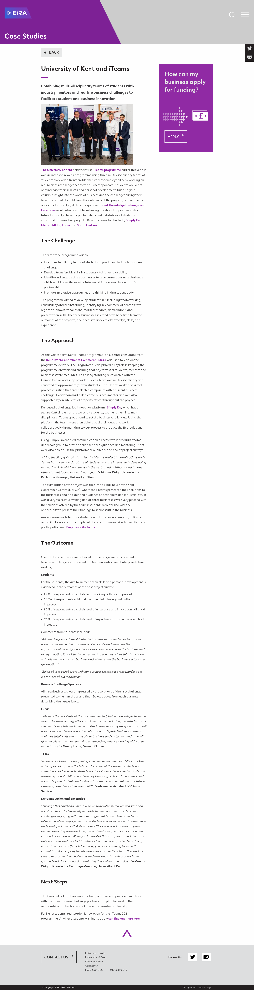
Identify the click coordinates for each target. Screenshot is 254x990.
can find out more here (124, 918)
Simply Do (114, 407)
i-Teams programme (107, 170)
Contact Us (56, 957)
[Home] (18, 13)
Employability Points (80, 527)
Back (54, 52)
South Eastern (87, 225)
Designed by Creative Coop (197, 987)
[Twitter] (192, 957)
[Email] (206, 957)
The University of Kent (56, 170)
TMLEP (55, 225)
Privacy (71, 987)
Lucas (66, 225)
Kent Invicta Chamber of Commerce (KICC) (76, 360)
